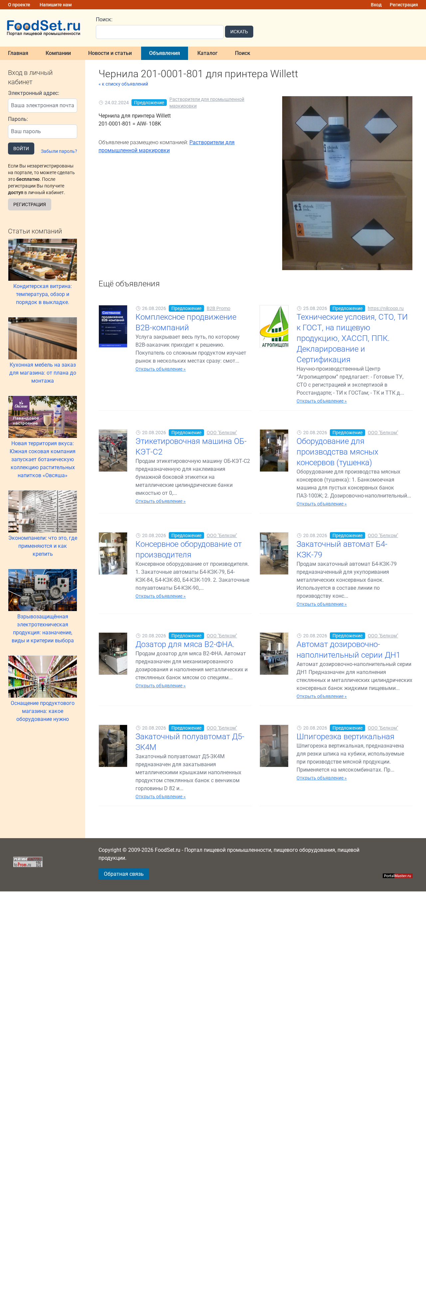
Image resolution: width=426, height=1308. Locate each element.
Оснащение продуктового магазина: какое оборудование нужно (43, 711)
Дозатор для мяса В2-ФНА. (185, 644)
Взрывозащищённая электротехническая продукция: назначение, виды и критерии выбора (43, 628)
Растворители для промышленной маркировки (206, 103)
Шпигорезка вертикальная (345, 736)
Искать (239, 31)
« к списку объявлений (123, 84)
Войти (21, 148)
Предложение (149, 102)
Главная (18, 53)
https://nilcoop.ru (386, 308)
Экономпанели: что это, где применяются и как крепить (42, 546)
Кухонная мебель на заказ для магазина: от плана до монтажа (42, 373)
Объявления (164, 53)
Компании (58, 53)
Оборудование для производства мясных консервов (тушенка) (337, 452)
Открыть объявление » (160, 369)
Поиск (242, 53)
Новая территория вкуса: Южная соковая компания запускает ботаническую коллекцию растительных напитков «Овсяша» (43, 459)
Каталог (207, 53)
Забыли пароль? (59, 151)
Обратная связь (124, 874)
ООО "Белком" (222, 432)
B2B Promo (218, 308)
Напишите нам (56, 4)
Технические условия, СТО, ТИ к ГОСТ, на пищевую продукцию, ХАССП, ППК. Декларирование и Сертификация (352, 338)
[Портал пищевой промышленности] (44, 28)
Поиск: (104, 19)
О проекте (19, 4)
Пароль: (18, 119)
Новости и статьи (110, 53)
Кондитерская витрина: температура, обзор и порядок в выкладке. (42, 294)
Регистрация (404, 4)
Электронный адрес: (33, 93)
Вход (376, 4)
